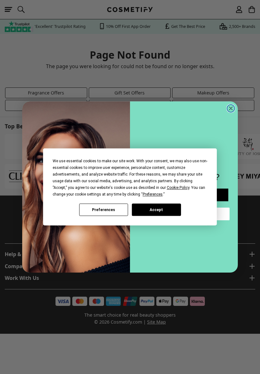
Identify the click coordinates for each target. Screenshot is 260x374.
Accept (156, 210)
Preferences (103, 210)
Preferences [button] (153, 194)
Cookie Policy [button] (178, 187)
